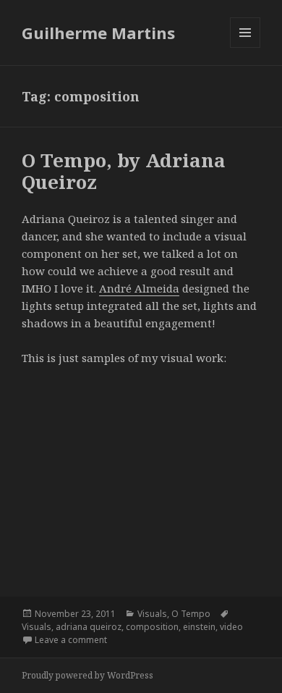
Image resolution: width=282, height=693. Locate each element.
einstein (199, 627)
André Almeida (139, 288)
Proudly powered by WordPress (87, 675)
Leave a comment (71, 640)
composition (152, 627)
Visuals (152, 614)
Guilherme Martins (98, 32)
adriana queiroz (88, 627)
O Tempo (190, 614)
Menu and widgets (245, 47)
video (231, 627)
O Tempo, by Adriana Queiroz (124, 171)
